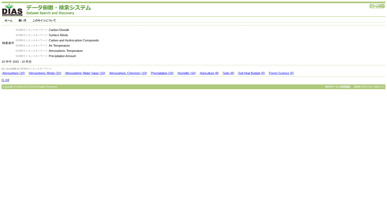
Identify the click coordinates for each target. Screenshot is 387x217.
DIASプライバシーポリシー (369, 86)
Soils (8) (228, 73)
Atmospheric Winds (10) (45, 73)
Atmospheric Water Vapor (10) (85, 73)
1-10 (5, 80)
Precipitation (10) (162, 73)
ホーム (8, 20)
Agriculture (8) (209, 73)
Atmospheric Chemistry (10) (128, 73)
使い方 (22, 20)
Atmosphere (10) (13, 73)
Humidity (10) (187, 73)
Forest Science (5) (281, 73)
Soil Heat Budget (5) (251, 73)
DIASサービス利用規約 (337, 86)
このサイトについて (44, 20)
